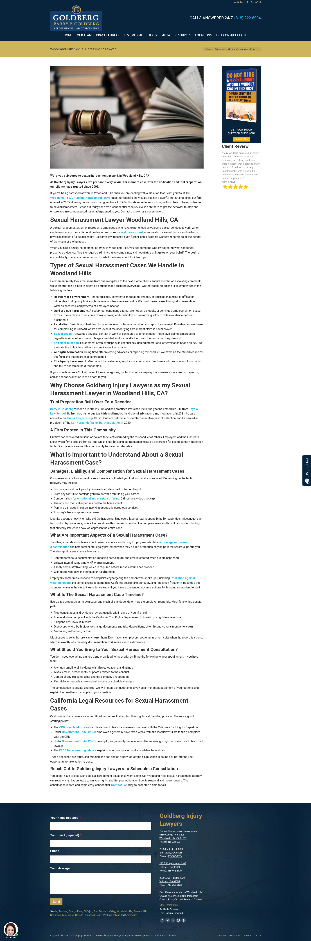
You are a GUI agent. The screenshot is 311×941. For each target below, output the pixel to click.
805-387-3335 (175, 856)
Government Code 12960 (78, 732)
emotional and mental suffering (98, 498)
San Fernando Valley (104, 911)
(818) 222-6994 (247, 18)
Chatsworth (131, 915)
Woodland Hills (124, 911)
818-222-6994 (175, 842)
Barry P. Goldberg (61, 409)
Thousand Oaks (93, 915)
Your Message (60, 868)
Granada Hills (141, 911)
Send (56, 901)
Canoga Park (75, 911)
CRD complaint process (74, 727)
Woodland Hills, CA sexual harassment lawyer (81, 198)
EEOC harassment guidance (77, 750)
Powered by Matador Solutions (160, 935)
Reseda (79, 915)
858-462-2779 (175, 870)
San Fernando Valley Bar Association (95, 422)
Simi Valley (68, 915)
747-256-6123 (175, 885)
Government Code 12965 (78, 741)
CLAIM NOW (241, 139)
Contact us (118, 785)
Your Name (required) (65, 817)
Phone (54, 850)
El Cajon (88, 911)
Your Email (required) (65, 835)
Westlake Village (111, 915)
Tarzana (63, 911)
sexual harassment (129, 232)
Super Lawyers (77, 418)
